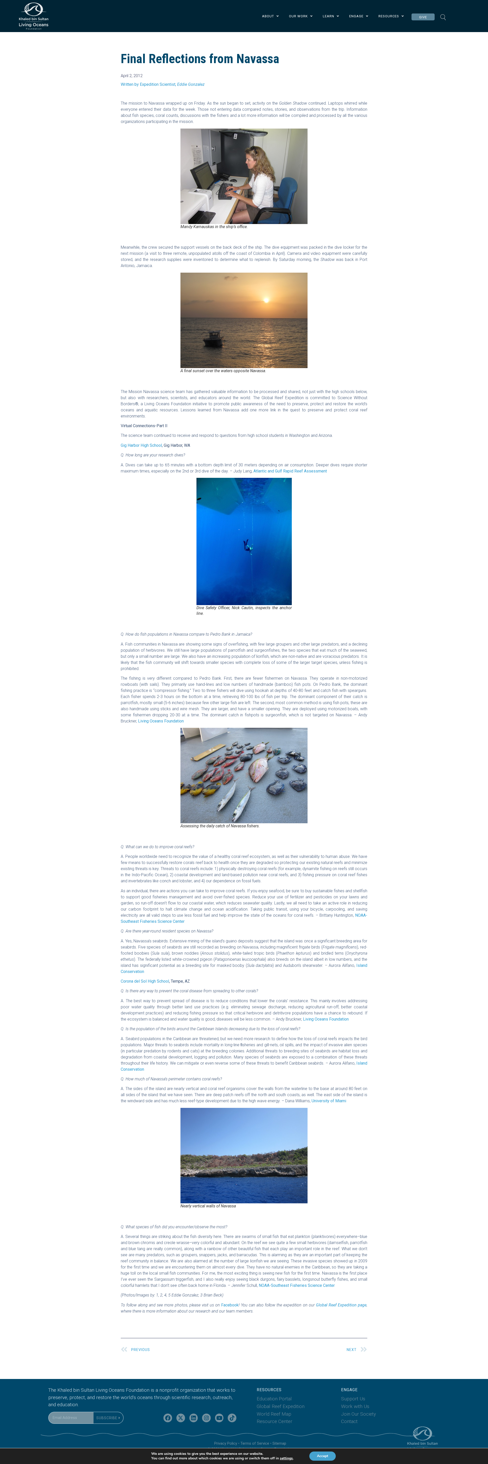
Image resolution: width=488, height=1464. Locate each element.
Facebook (230, 1305)
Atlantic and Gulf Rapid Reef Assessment (290, 471)
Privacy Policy (225, 1443)
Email (53, 1408)
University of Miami (329, 1100)
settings (286, 1458)
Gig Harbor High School (141, 445)
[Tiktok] (232, 1418)
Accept (322, 1456)
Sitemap (279, 1443)
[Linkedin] (193, 1418)
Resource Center (274, 1421)
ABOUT (268, 16)
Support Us (353, 1399)
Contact (349, 1421)
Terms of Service (254, 1443)
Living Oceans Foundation (161, 721)
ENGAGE (356, 16)
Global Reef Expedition (280, 1406)
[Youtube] (219, 1418)
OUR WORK (298, 16)
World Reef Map (274, 1414)
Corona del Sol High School (145, 981)
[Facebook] (167, 1418)
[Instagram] (206, 1418)
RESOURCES (388, 16)
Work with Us (355, 1406)
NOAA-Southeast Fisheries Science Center (297, 1285)
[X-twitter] (180, 1418)
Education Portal (274, 1399)
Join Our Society (358, 1414)
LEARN (328, 16)
